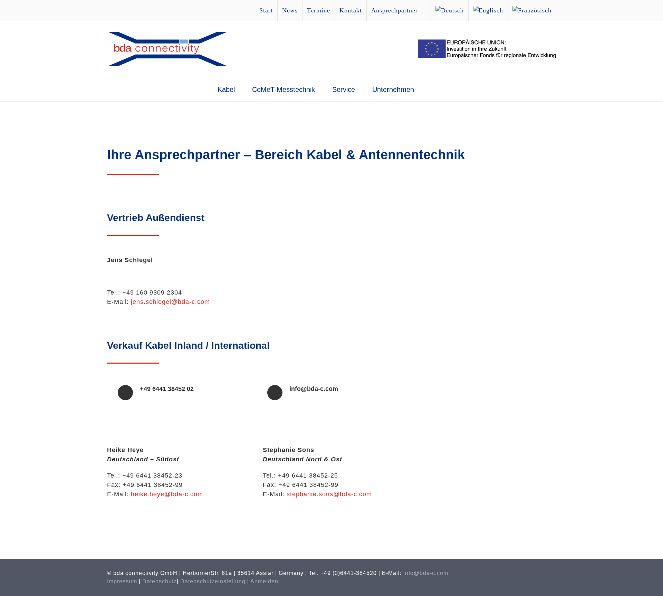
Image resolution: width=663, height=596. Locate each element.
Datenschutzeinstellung (213, 581)
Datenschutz (159, 581)
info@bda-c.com (425, 573)
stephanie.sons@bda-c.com (329, 494)
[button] (434, 89)
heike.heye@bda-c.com (167, 494)
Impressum (122, 581)
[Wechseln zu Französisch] (532, 10)
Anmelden (264, 581)
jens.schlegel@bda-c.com (170, 301)
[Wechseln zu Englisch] (488, 10)
